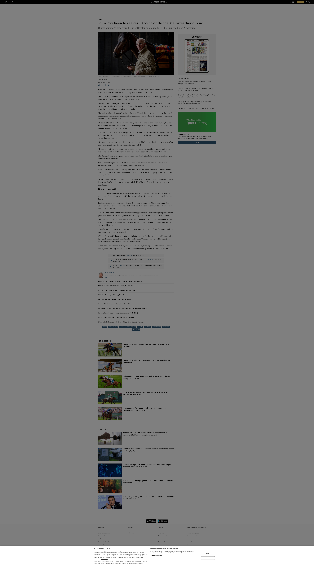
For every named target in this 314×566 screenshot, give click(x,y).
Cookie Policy (104, 559)
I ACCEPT (208, 553)
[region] (157, 556)
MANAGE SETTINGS (207, 558)
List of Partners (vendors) (156, 555)
